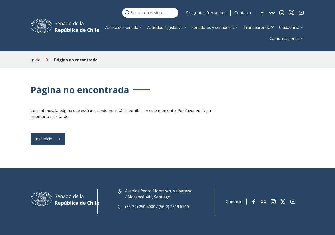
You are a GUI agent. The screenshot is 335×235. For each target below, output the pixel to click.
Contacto (242, 12)
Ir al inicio (44, 139)
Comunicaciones (284, 38)
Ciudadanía (289, 27)
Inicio (35, 59)
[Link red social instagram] (282, 13)
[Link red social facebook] (262, 13)
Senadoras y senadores (213, 27)
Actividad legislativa (165, 27)
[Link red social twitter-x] (292, 13)
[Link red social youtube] (301, 13)
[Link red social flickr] (272, 13)
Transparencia (256, 27)
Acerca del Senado (121, 27)
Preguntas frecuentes (206, 12)
